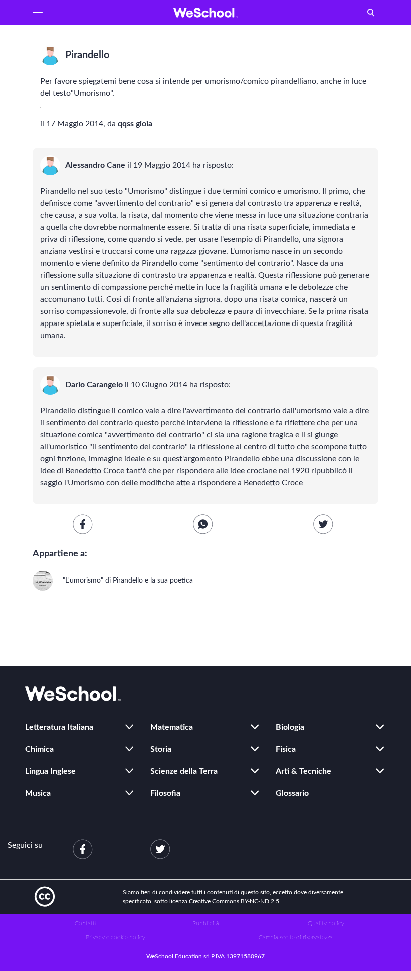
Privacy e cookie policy (115, 937)
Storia (160, 749)
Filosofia (165, 793)
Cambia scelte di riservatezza (296, 937)
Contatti (85, 923)
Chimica (39, 749)
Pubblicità (205, 923)
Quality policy (326, 923)
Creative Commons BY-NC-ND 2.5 (234, 901)
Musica (38, 793)
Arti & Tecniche (303, 771)
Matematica (171, 727)
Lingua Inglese (50, 771)
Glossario (292, 793)
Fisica (286, 749)
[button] (37, 12)
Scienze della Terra (184, 771)
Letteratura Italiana (59, 727)
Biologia (290, 727)
